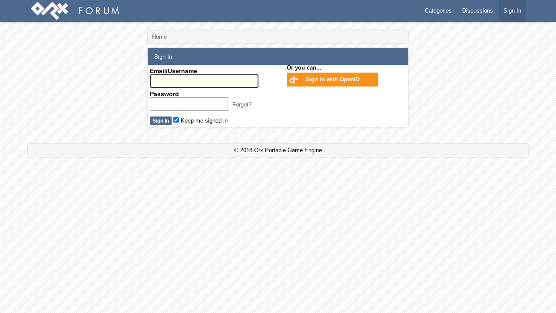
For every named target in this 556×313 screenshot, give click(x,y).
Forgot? (242, 104)
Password (164, 93)
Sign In (512, 10)
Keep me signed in (203, 120)
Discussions (477, 10)
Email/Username (173, 70)
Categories (438, 10)
